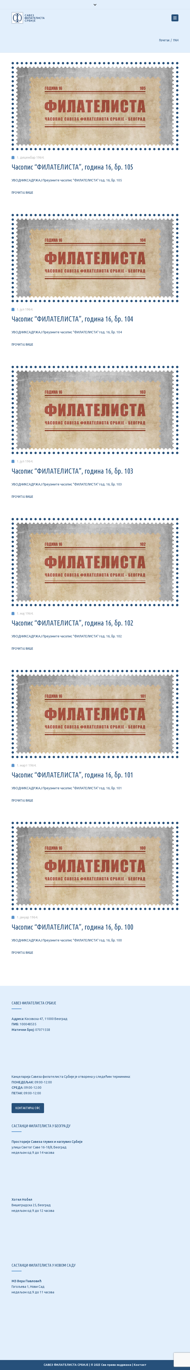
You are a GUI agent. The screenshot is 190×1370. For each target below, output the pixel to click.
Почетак (164, 40)
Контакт (140, 1364)
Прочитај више (22, 192)
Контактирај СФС (28, 1108)
